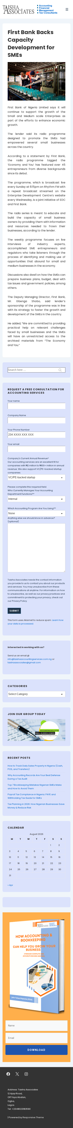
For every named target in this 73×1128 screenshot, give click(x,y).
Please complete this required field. (27, 486)
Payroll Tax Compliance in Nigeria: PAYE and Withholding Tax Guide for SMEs (32, 796)
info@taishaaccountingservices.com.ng (30, 659)
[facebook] (8, 1074)
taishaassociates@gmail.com (24, 662)
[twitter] (17, 1074)
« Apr (10, 885)
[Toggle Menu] (67, 9)
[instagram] (26, 1074)
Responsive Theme (33, 1117)
